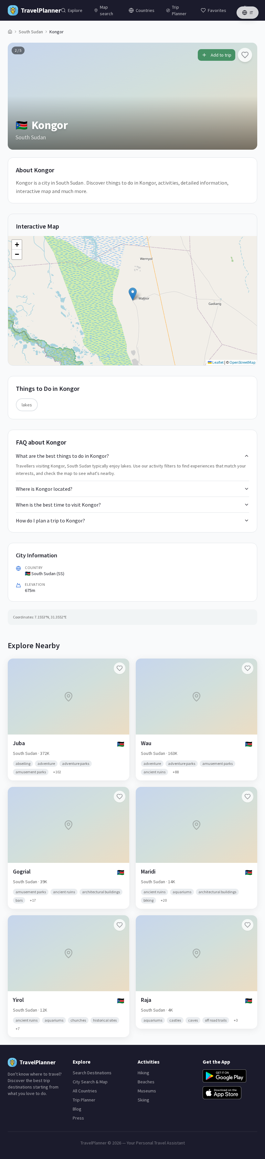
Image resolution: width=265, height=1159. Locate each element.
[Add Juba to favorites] (119, 668)
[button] (133, 294)
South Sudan (31, 32)
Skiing (143, 1100)
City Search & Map (90, 1082)
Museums (147, 1091)
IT (251, 13)
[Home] (10, 31)
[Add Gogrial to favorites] (119, 796)
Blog (77, 1109)
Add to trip (221, 55)
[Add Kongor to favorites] (245, 55)
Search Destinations (92, 1073)
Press (78, 1118)
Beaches (146, 1082)
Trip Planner (84, 1100)
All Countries (85, 1091)
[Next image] (246, 96)
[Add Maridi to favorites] (247, 796)
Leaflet (218, 362)
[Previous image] (18, 96)
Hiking (143, 1073)
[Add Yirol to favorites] (119, 925)
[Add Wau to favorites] (247, 668)
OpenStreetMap (242, 362)
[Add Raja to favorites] (247, 925)
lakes (27, 405)
